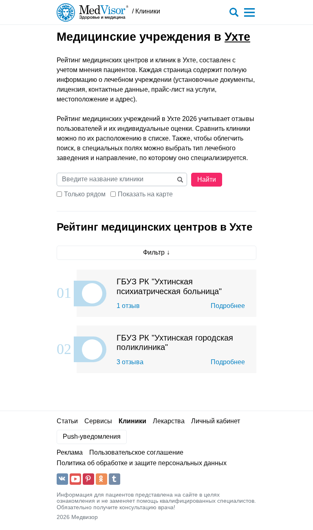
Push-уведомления (92, 436)
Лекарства (169, 421)
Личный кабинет (215, 421)
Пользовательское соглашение (136, 452)
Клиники (132, 421)
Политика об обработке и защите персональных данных (142, 463)
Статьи (67, 421)
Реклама (70, 452)
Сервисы (98, 421)
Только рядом (85, 194)
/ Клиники (146, 11)
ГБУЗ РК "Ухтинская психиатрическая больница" (169, 286)
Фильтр (154, 252)
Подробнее (228, 305)
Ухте (237, 36)
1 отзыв (128, 305)
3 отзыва (130, 361)
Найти (206, 179)
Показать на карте (145, 194)
